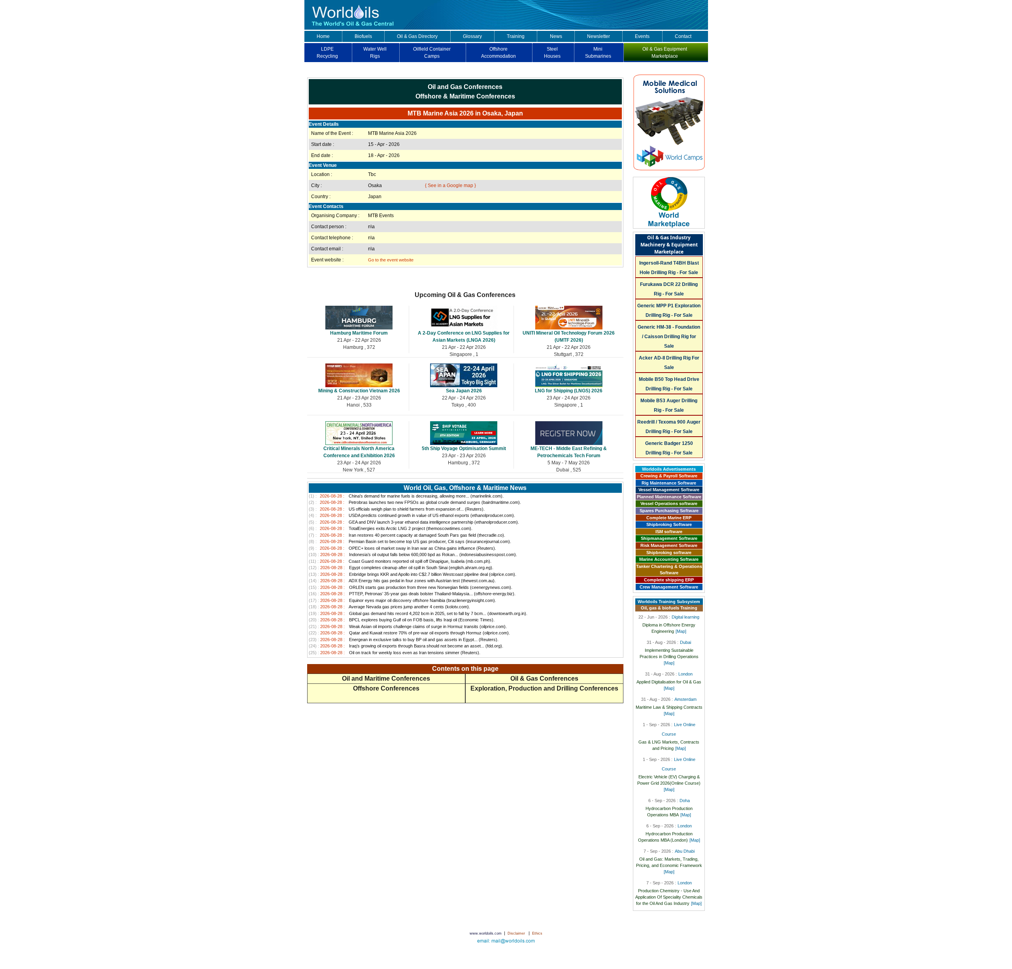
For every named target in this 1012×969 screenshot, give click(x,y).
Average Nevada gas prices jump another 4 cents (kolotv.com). (389, 606)
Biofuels (363, 36)
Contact (683, 36)
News (556, 36)
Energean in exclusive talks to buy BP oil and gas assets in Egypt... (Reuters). (403, 639)
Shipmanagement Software (669, 538)
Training (516, 36)
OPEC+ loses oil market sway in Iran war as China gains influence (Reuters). (402, 548)
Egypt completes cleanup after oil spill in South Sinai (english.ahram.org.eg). (401, 567)
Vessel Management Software (668, 489)
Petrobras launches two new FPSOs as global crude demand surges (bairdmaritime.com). (415, 502)
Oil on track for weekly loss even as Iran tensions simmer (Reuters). (394, 652)
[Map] (681, 631)
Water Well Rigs (375, 52)
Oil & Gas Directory (417, 36)
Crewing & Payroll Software (668, 475)
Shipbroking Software (669, 524)
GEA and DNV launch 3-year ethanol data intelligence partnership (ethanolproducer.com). (414, 522)
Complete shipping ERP (669, 579)
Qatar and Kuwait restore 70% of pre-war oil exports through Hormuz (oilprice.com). (409, 632)
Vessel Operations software (668, 503)
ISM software (668, 531)
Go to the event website (390, 259)
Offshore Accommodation (498, 52)
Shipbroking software (668, 552)
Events (642, 36)
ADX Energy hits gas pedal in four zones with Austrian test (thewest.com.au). (402, 580)
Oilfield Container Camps (432, 52)
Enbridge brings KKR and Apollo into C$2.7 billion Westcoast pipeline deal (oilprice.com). (412, 574)
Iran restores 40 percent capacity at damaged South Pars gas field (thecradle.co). (407, 535)
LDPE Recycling (327, 52)
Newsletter (598, 36)
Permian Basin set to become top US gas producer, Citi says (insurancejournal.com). (410, 541)
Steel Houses (552, 52)
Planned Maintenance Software (669, 496)
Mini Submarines (598, 52)
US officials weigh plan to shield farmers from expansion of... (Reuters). (397, 509)
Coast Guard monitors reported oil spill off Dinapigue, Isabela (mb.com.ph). (400, 561)
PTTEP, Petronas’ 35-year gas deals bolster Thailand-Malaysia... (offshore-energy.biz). (412, 593)
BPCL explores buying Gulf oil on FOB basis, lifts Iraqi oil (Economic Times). (402, 619)
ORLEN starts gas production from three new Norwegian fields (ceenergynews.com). (410, 587)
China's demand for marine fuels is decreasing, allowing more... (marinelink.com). (406, 496)
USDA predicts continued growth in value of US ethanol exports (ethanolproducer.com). (412, 515)
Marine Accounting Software (669, 559)
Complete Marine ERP (668, 517)
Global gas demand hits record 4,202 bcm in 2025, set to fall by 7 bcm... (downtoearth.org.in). (418, 613)
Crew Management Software (669, 587)
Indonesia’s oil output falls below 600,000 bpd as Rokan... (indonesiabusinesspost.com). (413, 554)
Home (323, 36)
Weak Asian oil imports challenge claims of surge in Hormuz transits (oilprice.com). (408, 626)
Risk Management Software (668, 545)
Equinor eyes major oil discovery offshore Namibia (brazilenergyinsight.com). (402, 600)
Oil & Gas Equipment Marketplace (664, 52)
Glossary (472, 36)
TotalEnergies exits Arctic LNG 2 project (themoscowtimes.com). (390, 528)
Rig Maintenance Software (669, 483)
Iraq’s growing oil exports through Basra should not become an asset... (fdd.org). (406, 645)
